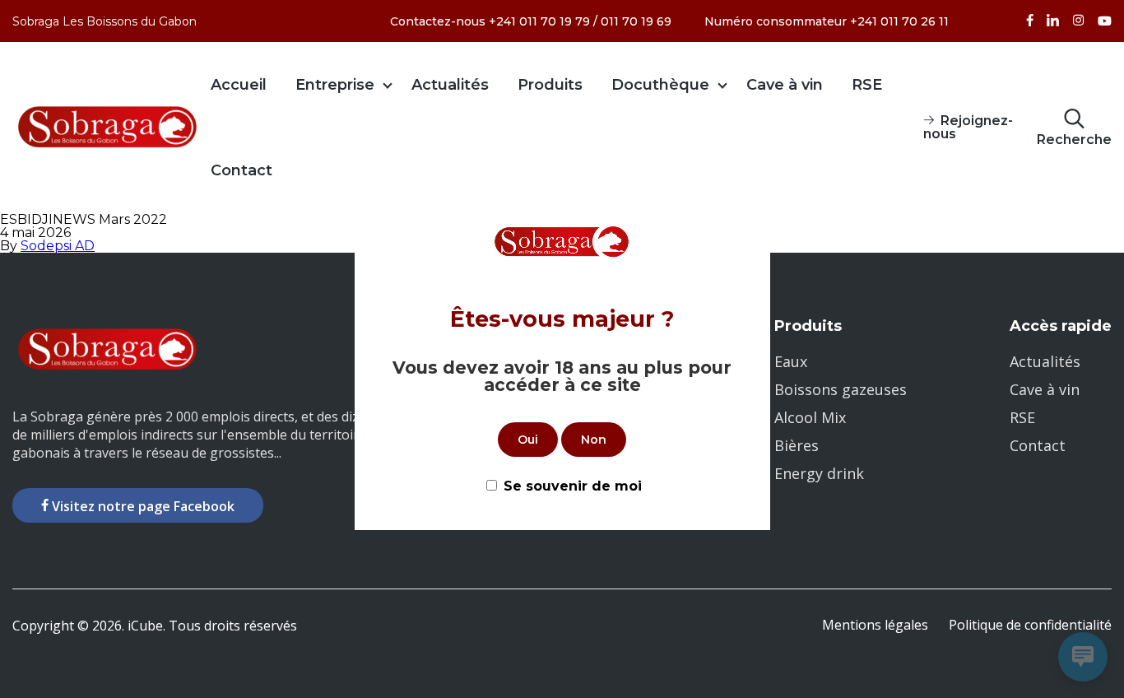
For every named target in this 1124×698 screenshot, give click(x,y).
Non (593, 439)
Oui (528, 439)
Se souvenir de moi (573, 486)
